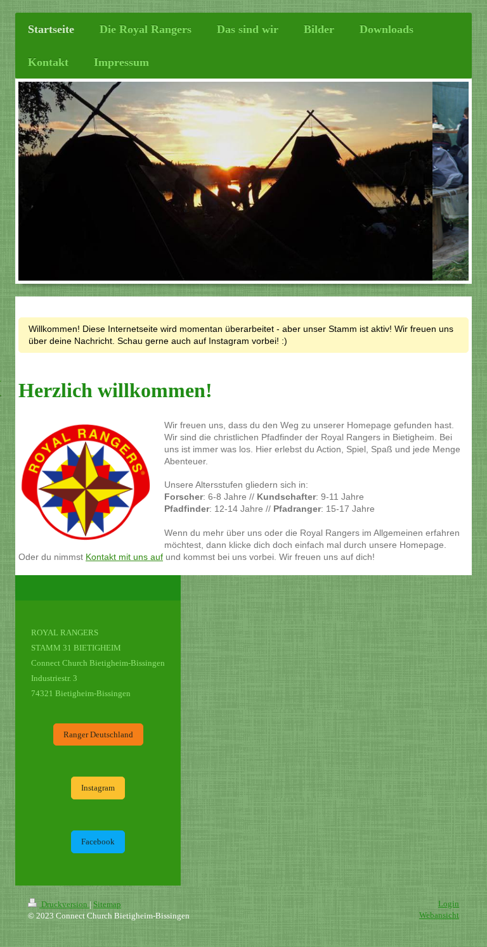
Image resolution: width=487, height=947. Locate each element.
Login (448, 903)
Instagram (98, 787)
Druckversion (64, 904)
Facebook (98, 841)
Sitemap (107, 904)
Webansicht (439, 915)
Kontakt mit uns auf (124, 557)
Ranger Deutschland (98, 734)
